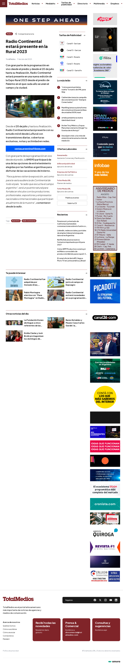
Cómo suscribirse (10, 629)
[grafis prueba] (105, 19)
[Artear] (105, 475)
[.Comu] (105, 291)
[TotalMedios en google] (105, 600)
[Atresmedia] (105, 344)
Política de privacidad (11, 651)
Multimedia (99, 3)
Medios (9, 34)
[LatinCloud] (105, 562)
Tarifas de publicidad (66, 3)
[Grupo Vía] (105, 461)
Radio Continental (29, 221)
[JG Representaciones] (105, 397)
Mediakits (50, 3)
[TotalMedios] (22, 599)
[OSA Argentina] (46, 20)
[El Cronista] (105, 504)
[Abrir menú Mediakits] (57, 3)
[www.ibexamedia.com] (105, 432)
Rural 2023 (16, 221)
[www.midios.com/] (105, 40)
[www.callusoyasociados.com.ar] (105, 576)
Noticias (36, 3)
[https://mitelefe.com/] (105, 119)
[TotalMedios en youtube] (111, 600)
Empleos (115, 3)
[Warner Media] (105, 265)
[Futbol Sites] (105, 371)
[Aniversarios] (105, 218)
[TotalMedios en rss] (116, 600)
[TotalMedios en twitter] (100, 600)
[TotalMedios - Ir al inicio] (18, 3)
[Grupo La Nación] (105, 145)
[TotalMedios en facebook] (95, 600)
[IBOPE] (30, 149)
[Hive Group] (105, 418)
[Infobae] (105, 172)
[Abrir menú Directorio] (90, 3)
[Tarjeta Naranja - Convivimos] (105, 547)
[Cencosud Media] (105, 66)
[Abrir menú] (3, 3)
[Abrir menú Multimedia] (107, 3)
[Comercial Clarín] (105, 518)
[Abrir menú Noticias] (42, 3)
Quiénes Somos (9, 626)
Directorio (83, 3)
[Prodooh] (105, 490)
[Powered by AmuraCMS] (114, 662)
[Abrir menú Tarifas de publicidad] (74, 3)
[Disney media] (105, 92)
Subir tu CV (72, 203)
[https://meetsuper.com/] (105, 446)
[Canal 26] (105, 318)
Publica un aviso (72, 198)
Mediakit (6, 639)
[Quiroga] (105, 533)
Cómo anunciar (9, 632)
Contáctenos (8, 636)
